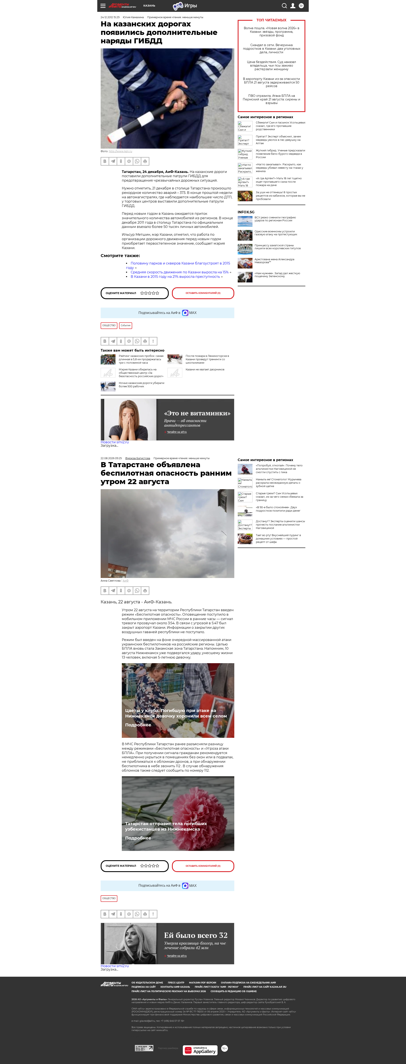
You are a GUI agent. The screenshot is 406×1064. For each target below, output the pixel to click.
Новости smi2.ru (115, 442)
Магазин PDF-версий (202, 982)
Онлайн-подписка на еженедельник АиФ (248, 982)
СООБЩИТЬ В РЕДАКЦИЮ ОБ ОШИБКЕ (234, 991)
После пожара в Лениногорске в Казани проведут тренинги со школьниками (207, 359)
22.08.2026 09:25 (111, 458)
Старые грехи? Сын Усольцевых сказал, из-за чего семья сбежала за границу (279, 497)
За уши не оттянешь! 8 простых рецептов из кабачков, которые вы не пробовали (280, 196)
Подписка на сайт (144, 987)
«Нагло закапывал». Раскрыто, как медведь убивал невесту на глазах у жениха (279, 168)
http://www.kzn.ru (120, 151)
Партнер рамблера (168, 1048)
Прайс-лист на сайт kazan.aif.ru (264, 987)
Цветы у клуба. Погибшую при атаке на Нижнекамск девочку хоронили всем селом (176, 713)
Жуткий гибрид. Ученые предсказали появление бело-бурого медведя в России (280, 154)
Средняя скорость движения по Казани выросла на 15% (180, 272)
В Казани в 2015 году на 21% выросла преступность (175, 277)
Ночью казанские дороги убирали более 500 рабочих (141, 384)
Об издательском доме (147, 982)
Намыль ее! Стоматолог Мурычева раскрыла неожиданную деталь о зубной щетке (278, 483)
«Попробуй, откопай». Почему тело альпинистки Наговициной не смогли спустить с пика (279, 469)
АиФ (126, 580)
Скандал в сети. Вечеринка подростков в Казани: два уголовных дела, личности (271, 48)
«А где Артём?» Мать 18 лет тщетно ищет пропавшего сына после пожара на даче (279, 182)
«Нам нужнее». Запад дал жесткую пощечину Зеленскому (277, 275)
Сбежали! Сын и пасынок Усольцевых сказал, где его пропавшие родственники (280, 126)
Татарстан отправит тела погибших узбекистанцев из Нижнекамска (166, 826)
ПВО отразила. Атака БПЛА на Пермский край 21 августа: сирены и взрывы (271, 99)
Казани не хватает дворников (205, 369)
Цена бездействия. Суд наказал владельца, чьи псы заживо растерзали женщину (271, 65)
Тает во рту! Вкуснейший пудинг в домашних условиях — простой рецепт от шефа (278, 539)
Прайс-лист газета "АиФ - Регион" (217, 987)
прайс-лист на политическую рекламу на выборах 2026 (169, 991)
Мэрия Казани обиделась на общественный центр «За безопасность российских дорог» (141, 373)
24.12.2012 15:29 (110, 17)
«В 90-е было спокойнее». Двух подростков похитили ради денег (278, 509)
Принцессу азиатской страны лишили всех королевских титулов (278, 247)
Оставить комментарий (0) (203, 293)
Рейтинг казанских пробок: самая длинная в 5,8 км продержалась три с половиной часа (141, 359)
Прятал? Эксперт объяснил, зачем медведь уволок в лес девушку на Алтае (278, 140)
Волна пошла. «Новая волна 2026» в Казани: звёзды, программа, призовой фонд (271, 31)
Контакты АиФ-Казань (175, 987)
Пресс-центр (176, 982)
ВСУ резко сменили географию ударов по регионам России (275, 219)
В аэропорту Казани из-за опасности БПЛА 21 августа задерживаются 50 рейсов (271, 82)
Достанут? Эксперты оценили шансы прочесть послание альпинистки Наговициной (280, 525)
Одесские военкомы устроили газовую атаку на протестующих (276, 233)
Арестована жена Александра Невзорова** (274, 261)
